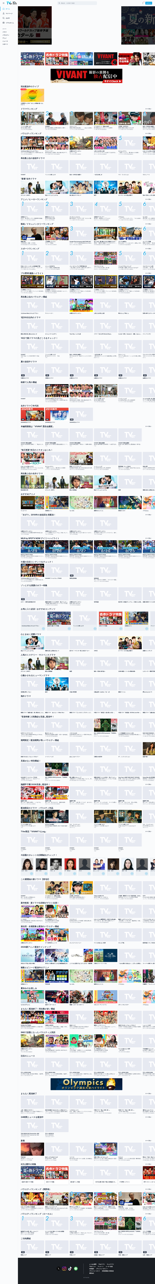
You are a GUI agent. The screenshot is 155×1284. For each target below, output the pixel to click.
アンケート (101, 1266)
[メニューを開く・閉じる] (142, 3)
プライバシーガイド (94, 1271)
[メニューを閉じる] (3, 3)
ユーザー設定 (109, 1266)
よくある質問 (92, 1264)
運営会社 (91, 1273)
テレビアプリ (110, 1264)
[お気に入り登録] (43, 628)
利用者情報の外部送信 (108, 1271)
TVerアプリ (101, 1264)
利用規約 (91, 1268)
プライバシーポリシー (102, 1268)
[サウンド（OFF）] (118, 42)
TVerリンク (92, 1266)
